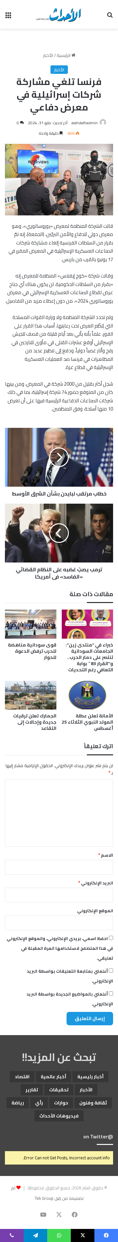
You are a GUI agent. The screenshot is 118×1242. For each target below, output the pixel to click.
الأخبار (48, 55)
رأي (39, 1103)
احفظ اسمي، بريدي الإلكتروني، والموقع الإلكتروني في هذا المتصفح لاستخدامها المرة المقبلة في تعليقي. (60, 948)
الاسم (105, 855)
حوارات (61, 1103)
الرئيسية (64, 55)
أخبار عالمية (53, 1076)
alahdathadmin (84, 122)
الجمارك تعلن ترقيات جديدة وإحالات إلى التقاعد (34, 722)
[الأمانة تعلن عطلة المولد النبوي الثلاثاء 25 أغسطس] (87, 695)
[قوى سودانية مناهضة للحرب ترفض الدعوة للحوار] (30, 624)
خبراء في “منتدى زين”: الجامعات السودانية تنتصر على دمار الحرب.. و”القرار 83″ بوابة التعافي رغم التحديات (89, 657)
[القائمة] (8, 16)
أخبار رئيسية (90, 1076)
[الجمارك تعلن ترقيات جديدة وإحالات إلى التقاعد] (30, 695)
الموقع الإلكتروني (95, 911)
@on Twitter (98, 1136)
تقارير (32, 1089)
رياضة (17, 1103)
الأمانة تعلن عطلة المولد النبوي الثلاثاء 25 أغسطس (87, 722)
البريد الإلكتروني (95, 883)
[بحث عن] (110, 16)
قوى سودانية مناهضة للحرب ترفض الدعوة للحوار (32, 651)
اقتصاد (22, 1076)
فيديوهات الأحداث (59, 1116)
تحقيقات (59, 1089)
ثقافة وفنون (93, 1103)
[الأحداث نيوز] (59, 14)
